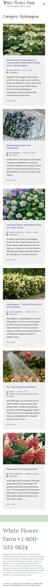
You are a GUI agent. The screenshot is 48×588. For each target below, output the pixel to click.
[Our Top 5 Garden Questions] (24, 366)
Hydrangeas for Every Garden (21, 469)
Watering (10, 396)
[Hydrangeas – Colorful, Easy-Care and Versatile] (24, 284)
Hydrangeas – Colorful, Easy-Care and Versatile (23, 305)
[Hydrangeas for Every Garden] (24, 448)
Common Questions (16, 394)
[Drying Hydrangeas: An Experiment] (24, 125)
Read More (10, 100)
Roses (36, 394)
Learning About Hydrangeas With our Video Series (23, 226)
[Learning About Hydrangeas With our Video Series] (24, 204)
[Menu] (44, 4)
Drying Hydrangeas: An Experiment (18, 146)
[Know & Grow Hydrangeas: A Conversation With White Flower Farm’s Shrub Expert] (24, 39)
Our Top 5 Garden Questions (21, 387)
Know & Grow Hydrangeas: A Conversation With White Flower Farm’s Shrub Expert (23, 63)
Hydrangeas (13, 73)
